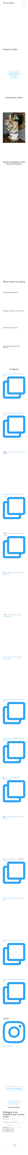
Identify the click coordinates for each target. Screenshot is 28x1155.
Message (5, 1127)
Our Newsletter (14, 1107)
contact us (8, 1130)
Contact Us (14, 1102)
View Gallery (14, 73)
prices (14, 77)
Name (4, 1119)
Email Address (6, 1122)
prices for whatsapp (14, 1088)
